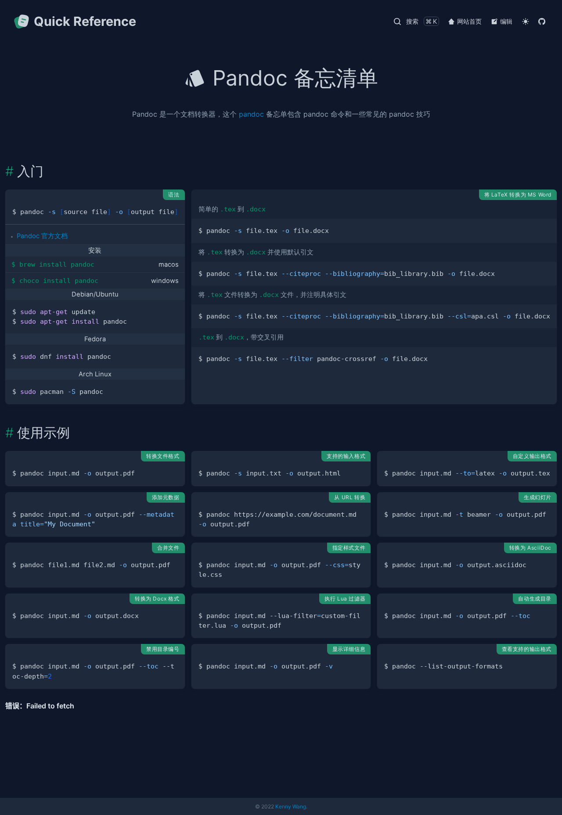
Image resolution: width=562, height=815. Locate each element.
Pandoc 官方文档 (42, 236)
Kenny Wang (290, 806)
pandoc (251, 114)
